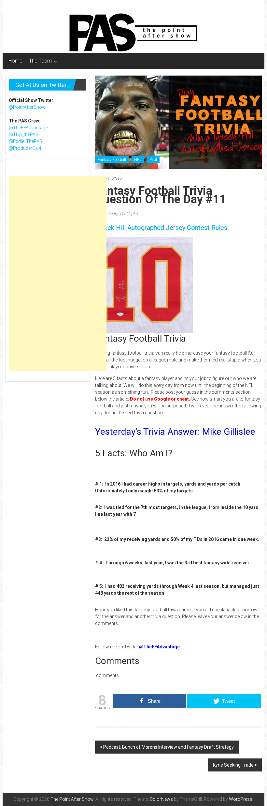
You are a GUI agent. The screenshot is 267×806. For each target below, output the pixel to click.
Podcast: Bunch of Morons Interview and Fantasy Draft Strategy (168, 747)
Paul (153, 159)
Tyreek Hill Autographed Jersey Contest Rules (161, 228)
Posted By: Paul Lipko (119, 213)
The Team (40, 61)
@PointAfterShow (27, 107)
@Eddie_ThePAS (25, 141)
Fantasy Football (112, 159)
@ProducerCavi (25, 148)
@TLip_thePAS (23, 134)
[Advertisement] (57, 273)
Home (15, 61)
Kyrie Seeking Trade (233, 765)
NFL (137, 159)
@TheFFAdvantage (28, 127)
